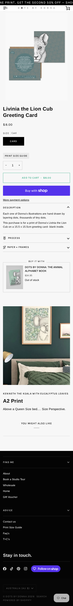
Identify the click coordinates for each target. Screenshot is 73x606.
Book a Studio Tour (14, 479)
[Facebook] (4, 568)
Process (13, 238)
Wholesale (9, 485)
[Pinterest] (18, 568)
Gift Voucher (10, 497)
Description (12, 207)
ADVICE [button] (8, 510)
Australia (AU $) (18, 588)
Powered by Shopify (17, 600)
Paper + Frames (18, 247)
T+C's (6, 539)
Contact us (9, 521)
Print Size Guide (16, 156)
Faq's (6, 533)
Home (6, 491)
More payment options (16, 200)
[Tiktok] (11, 568)
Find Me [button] (8, 462)
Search (41, 596)
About (6, 473)
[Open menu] (8, 8)
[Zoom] (36, 56)
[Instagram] (25, 568)
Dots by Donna (16, 596)
